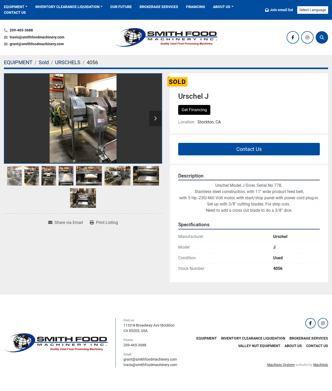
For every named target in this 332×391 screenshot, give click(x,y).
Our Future (121, 7)
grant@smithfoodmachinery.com (37, 44)
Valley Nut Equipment (259, 346)
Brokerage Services (159, 7)
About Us (221, 7)
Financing (195, 7)
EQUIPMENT (14, 7)
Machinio (320, 365)
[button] (15, 7)
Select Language (312, 10)
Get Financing (194, 109)
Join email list (281, 10)
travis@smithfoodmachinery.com (37, 37)
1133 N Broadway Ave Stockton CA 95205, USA (149, 328)
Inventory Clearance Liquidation (67, 7)
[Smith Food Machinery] (56, 342)
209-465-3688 (21, 30)
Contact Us (15, 12)
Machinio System (281, 365)
